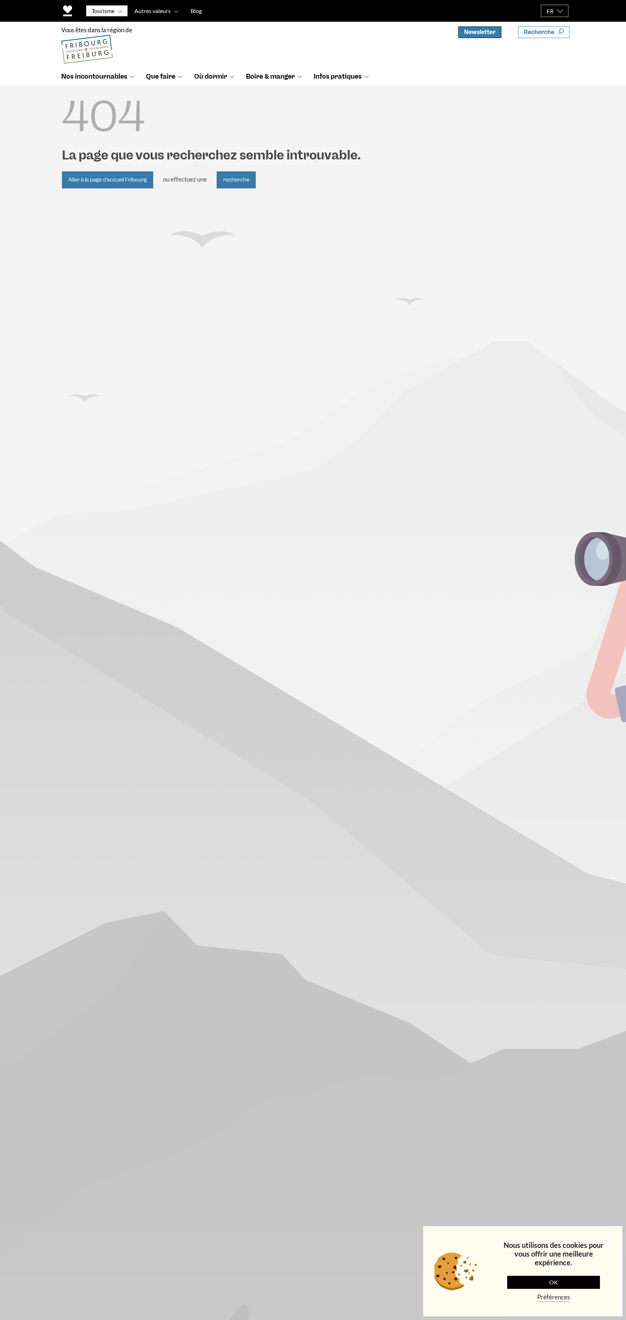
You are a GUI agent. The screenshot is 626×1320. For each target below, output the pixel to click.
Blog (196, 10)
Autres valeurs (152, 10)
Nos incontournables (94, 76)
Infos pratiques (338, 76)
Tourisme (103, 10)
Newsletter (480, 32)
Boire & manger (270, 76)
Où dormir (210, 76)
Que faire (160, 76)
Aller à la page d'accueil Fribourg (107, 179)
